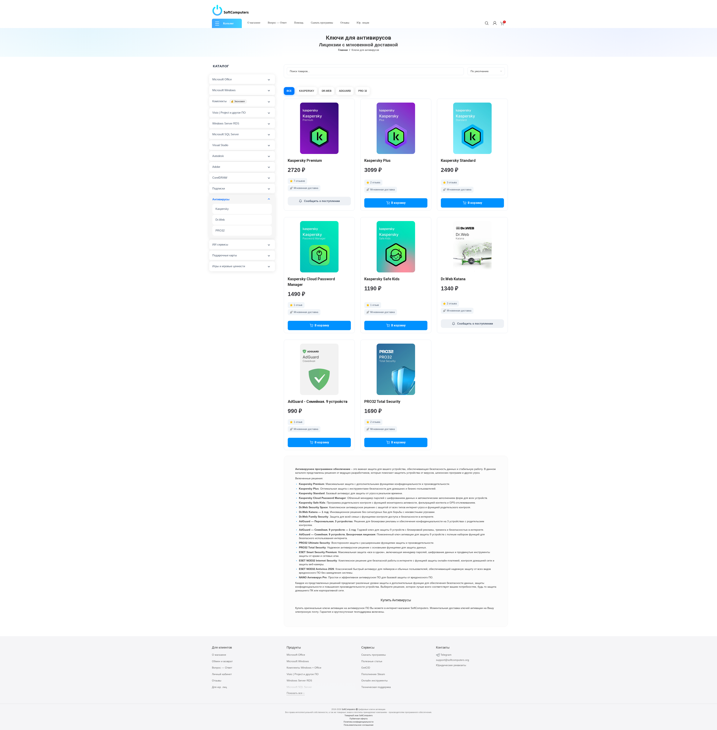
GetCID (365, 667)
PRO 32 (362, 90)
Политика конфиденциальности (358, 722)
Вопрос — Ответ (222, 667)
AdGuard (345, 90)
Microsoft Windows (224, 90)
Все (289, 90)
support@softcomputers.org (452, 659)
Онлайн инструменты (374, 680)
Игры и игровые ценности (228, 266)
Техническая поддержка (376, 687)
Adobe (216, 166)
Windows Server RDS (225, 123)
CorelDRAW (219, 177)
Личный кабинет (222, 674)
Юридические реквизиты (451, 665)
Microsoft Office (222, 79)
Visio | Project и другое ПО (229, 112)
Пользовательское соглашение (358, 725)
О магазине (219, 654)
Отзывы (216, 680)
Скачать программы (373, 654)
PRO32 (220, 230)
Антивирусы (220, 199)
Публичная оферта (358, 718)
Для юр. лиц (219, 687)
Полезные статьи (371, 661)
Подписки (218, 188)
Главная (343, 50)
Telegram (445, 654)
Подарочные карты (224, 255)
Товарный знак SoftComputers (358, 715)
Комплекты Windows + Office (304, 667)
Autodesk (218, 156)
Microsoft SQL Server (225, 134)
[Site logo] (230, 10)
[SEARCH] (486, 23)
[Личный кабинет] (495, 23)
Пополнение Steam (373, 674)
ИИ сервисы (220, 244)
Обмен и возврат (222, 661)
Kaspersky (222, 208)
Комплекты (228, 101)
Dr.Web (220, 219)
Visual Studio (220, 145)
